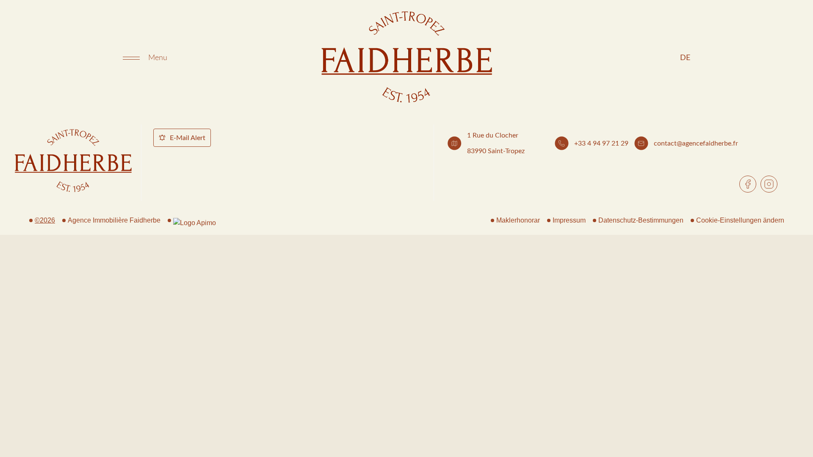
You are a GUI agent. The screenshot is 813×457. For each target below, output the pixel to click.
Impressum (569, 220)
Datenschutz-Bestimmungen (640, 220)
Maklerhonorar (518, 220)
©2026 (45, 220)
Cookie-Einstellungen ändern (740, 220)
